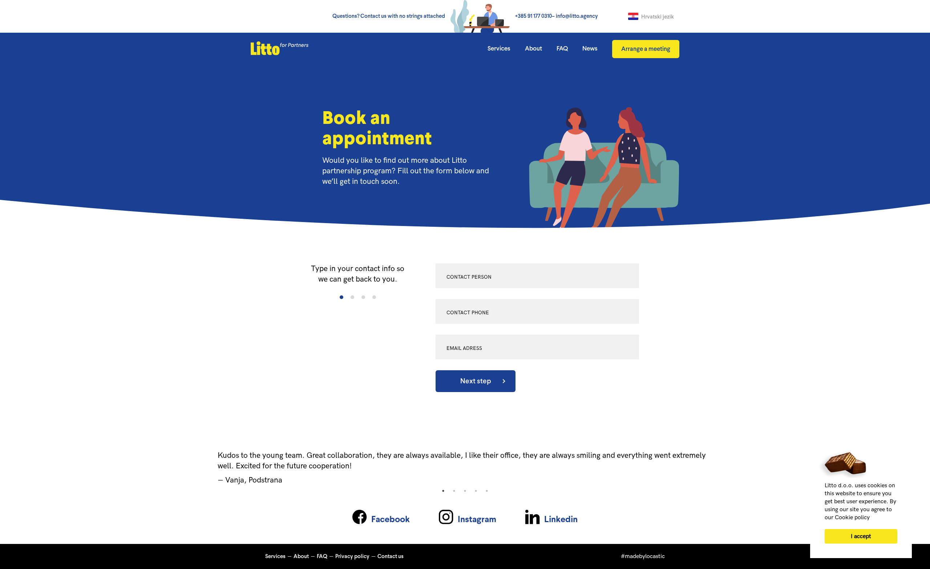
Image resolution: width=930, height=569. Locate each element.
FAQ (562, 49)
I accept (861, 536)
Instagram (477, 520)
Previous (72, 468)
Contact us (390, 557)
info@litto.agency (577, 16)
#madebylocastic (643, 556)
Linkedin (561, 520)
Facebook (390, 520)
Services (499, 49)
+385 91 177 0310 (533, 16)
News (590, 49)
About (533, 49)
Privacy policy (352, 557)
